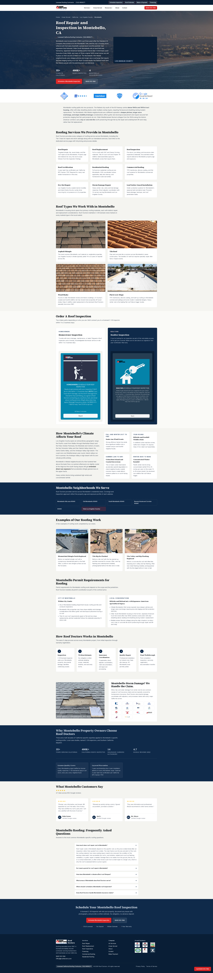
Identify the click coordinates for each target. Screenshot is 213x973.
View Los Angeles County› (91, 509)
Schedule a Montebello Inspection (69, 81)
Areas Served (97, 8)
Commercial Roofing (88, 954)
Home (58, 17)
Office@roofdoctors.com (63, 958)
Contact (124, 8)
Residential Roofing (88, 957)
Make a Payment (142, 2)
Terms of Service (151, 966)
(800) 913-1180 (151, 8)
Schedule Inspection (116, 2)
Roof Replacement (88, 946)
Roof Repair (86, 943)
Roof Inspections (87, 949)
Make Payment (113, 954)
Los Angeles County (86, 17)
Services (87, 8)
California (75, 17)
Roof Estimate (129, 2)
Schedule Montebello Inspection (98, 920)
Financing (153, 2)
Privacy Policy (140, 966)
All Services (112, 943)
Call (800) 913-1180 (202, 969)
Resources (108, 8)
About (117, 8)
